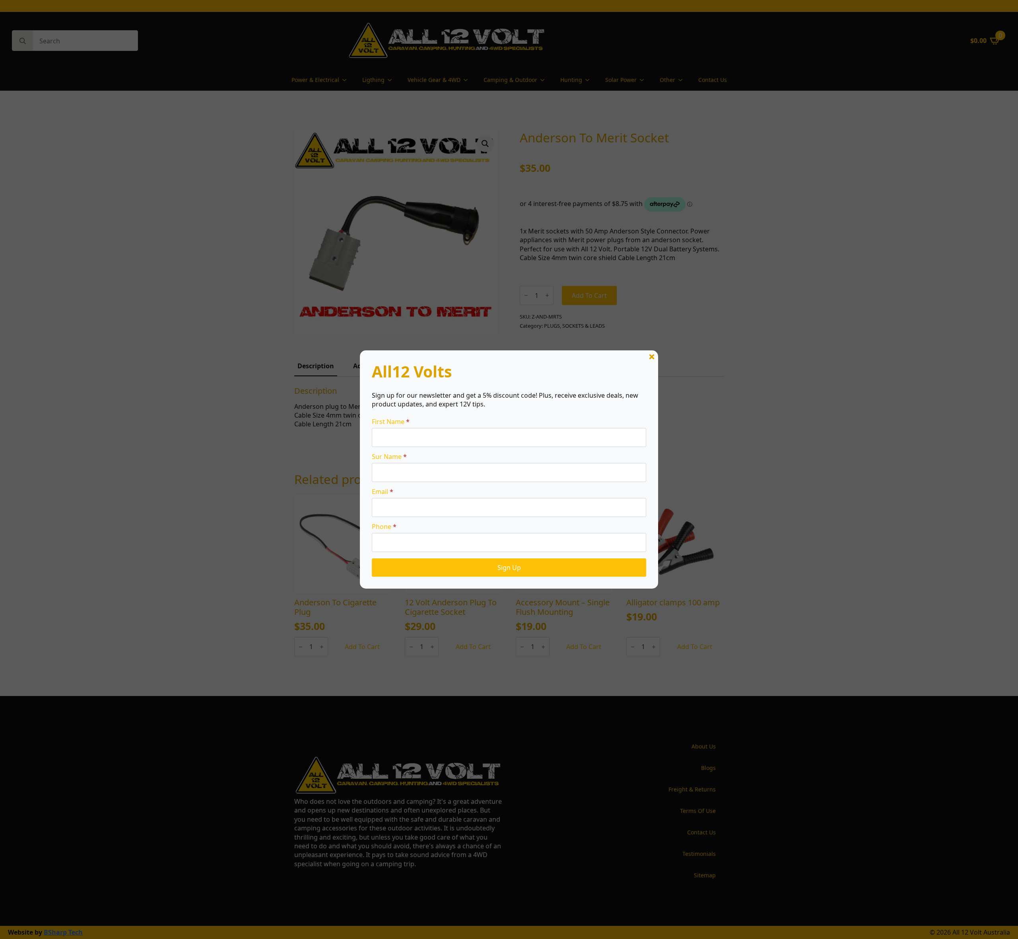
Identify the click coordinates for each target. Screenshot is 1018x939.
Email (382, 491)
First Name (391, 421)
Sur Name (389, 456)
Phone (384, 526)
